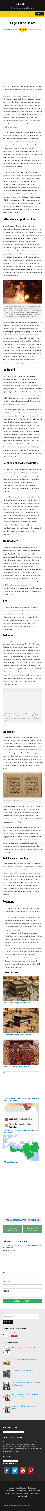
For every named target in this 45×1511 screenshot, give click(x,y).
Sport (7, 1493)
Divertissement (21, 1490)
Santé (13, 1493)
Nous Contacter (34, 1493)
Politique (19, 1493)
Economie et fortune (34, 1490)
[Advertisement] (22, 61)
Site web (6, 1291)
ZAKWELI (22, 4)
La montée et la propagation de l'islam (24, 1220)
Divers (26, 1493)
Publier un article (22, 1496)
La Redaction (10, 29)
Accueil (11, 1488)
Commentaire (9, 1251)
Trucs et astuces (10, 1490)
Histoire (23, 29)
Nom (5, 1273)
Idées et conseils (21, 1488)
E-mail (6, 1282)
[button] (39, 13)
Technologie (32, 1488)
